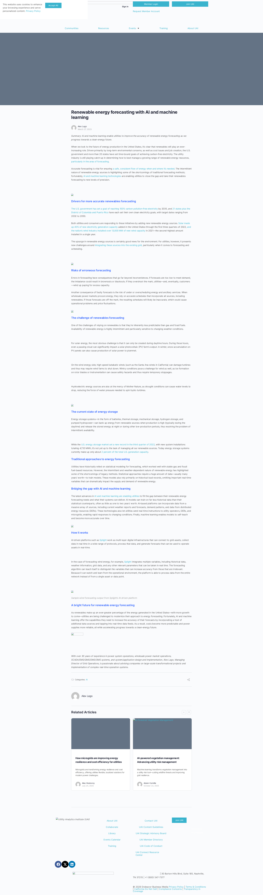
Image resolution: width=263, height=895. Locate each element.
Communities (71, 28)
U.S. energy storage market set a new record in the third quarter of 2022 (118, 444)
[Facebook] (58, 864)
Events (132, 28)
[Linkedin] (71, 864)
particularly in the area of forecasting (90, 161)
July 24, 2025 (88, 786)
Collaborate (112, 827)
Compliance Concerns (170, 889)
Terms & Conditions (196, 886)
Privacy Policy (176, 886)
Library (112, 833)
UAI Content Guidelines (151, 827)
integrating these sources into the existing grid (118, 245)
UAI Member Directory (151, 839)
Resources (103, 28)
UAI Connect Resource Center (147, 853)
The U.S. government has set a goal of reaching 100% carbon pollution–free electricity (114, 208)
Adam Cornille (150, 783)
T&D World (178, 828)
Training (163, 28)
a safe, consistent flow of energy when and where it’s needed (144, 168)
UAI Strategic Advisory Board (151, 833)
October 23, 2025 (151, 786)
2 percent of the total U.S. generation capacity (125, 452)
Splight (103, 540)
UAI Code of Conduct (151, 846)
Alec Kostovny (88, 783)
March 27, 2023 (85, 129)
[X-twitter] (65, 864)
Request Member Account (146, 11)
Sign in (125, 6)
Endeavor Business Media (146, 873)
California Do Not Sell (145, 889)
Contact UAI (151, 820)
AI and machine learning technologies (102, 176)
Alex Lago (82, 126)
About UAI (193, 28)
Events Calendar (112, 839)
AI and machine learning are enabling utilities (116, 496)
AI (87, 679)
